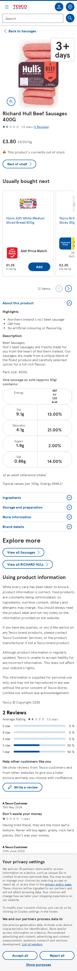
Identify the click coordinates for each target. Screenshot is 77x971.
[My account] (59, 7)
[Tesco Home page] (20, 7)
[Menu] (7, 7)
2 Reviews (41, 127)
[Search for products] (70, 18)
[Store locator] (70, 7)
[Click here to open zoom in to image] (11, 101)
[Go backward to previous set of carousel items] (59, 288)
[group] (28, 234)
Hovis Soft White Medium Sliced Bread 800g (25, 220)
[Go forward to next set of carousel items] (68, 288)
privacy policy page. (58, 884)
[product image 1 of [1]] (38, 74)
